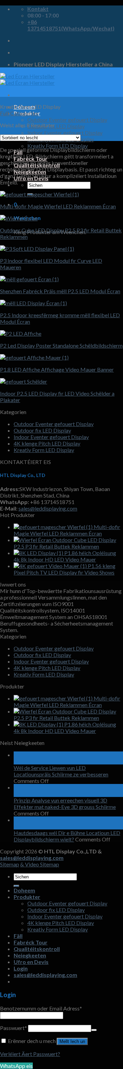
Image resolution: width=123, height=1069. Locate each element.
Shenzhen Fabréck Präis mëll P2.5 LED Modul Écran (60, 291)
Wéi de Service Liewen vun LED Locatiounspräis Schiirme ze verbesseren (61, 770)
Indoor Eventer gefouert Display (64, 132)
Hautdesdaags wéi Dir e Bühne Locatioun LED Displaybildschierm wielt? (67, 835)
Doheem (24, 890)
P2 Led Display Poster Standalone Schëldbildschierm (61, 345)
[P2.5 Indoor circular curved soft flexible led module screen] (33, 303)
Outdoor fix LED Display (56, 126)
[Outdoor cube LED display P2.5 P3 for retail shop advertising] (19, 218)
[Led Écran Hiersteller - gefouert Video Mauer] (27, 79)
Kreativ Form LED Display (57, 145)
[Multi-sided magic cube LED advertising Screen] (39, 194)
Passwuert (13, 1028)
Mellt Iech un (72, 1041)
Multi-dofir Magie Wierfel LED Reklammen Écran (58, 206)
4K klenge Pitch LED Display (47, 443)
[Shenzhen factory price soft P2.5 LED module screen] (29, 279)
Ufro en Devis (31, 961)
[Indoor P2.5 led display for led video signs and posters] (23, 381)
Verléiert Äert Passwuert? (30, 1054)
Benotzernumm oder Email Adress (41, 1008)
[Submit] (16, 886)
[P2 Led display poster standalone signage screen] (20, 333)
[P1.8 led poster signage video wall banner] (34, 357)
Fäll (18, 935)
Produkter (27, 896)
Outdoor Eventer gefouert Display (67, 119)
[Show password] (94, 1030)
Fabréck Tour (30, 942)
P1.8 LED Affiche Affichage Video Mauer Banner (57, 369)
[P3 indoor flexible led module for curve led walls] (37, 248)
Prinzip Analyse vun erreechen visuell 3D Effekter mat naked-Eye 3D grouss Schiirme (65, 803)
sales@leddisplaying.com (47, 508)
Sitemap (9, 864)
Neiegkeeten (30, 955)
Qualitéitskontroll (37, 948)
